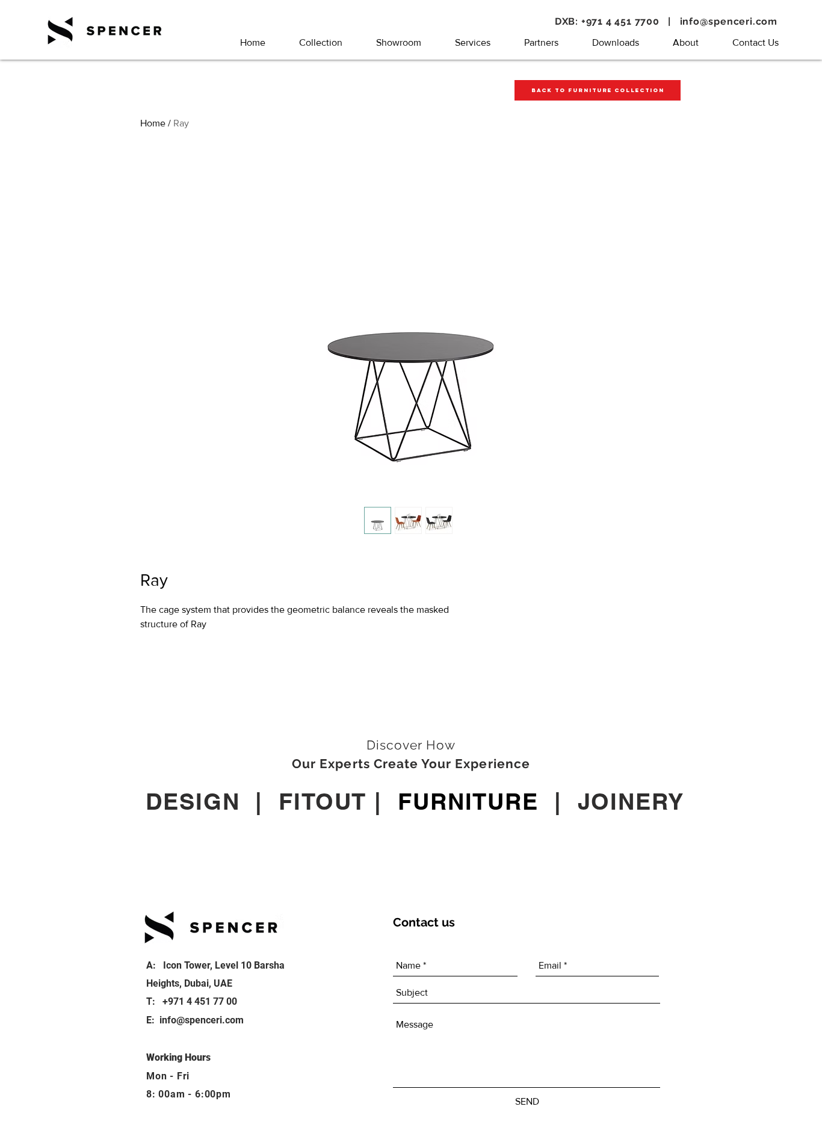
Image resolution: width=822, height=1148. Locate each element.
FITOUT (322, 801)
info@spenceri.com (729, 21)
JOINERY (631, 801)
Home (152, 123)
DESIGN (192, 801)
